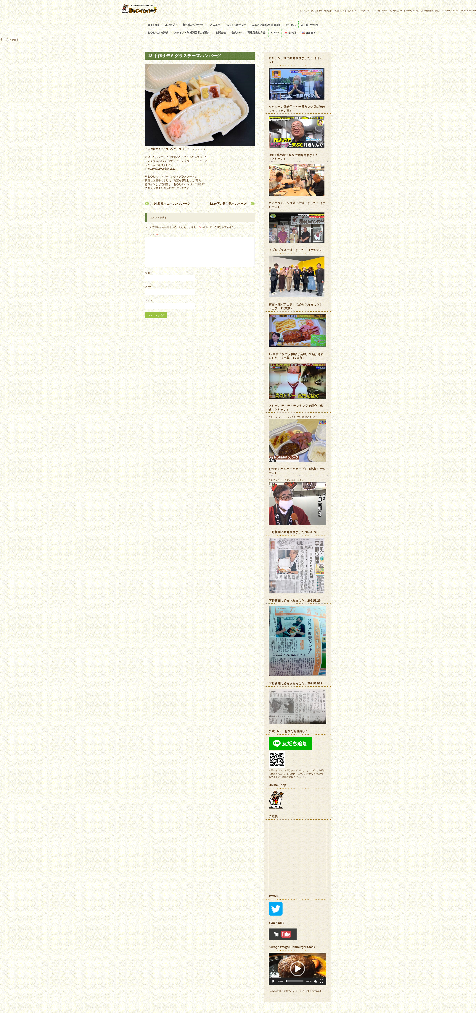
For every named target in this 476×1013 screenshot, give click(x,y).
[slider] (294, 981)
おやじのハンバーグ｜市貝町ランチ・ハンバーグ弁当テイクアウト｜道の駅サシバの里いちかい (149, 9)
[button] (297, 968)
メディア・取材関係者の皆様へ (192, 32)
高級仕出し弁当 (256, 32)
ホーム (4, 39)
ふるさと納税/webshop (266, 24)
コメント (151, 234)
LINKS (275, 32)
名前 (147, 272)
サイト (148, 300)
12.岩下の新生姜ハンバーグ (230, 203)
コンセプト (171, 24)
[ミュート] (315, 981)
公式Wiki (236, 32)
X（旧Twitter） (310, 24)
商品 (15, 39)
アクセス (290, 24)
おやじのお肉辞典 (158, 32)
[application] (297, 969)
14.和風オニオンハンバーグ (170, 203)
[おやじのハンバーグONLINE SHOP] (276, 808)
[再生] (273, 981)
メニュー (215, 24)
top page (153, 24)
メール (148, 286)
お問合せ (221, 32)
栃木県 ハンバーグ (194, 24)
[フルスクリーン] (321, 981)
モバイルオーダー (236, 24)
